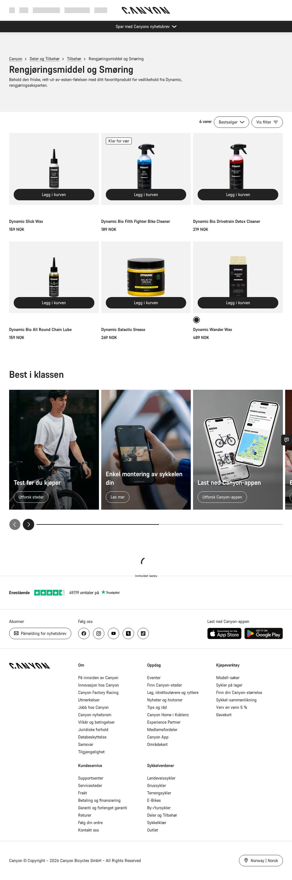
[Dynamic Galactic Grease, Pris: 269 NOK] (146, 277)
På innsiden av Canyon (98, 677)
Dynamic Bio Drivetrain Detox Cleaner (226, 221)
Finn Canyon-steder (164, 685)
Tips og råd (157, 707)
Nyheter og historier (164, 700)
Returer (84, 815)
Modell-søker (228, 677)
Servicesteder (90, 785)
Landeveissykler (161, 778)
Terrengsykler (159, 793)
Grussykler (156, 785)
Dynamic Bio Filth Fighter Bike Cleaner (135, 221)
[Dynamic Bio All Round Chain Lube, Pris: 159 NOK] (54, 277)
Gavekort (224, 714)
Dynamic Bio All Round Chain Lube (40, 329)
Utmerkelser (89, 700)
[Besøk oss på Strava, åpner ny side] (128, 633)
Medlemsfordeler (162, 729)
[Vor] (28, 524)
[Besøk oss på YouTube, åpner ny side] (113, 633)
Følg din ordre (90, 822)
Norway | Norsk (264, 860)
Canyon (15, 58)
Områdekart (157, 744)
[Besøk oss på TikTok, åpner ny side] (143, 633)
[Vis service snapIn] (286, 440)
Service (100, 10)
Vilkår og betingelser (96, 722)
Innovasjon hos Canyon (98, 685)
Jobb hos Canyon (93, 707)
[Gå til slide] (221, 524)
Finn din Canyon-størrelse (239, 692)
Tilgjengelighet (91, 751)
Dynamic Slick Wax (26, 221)
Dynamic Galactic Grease (123, 329)
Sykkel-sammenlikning (236, 700)
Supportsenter (90, 778)
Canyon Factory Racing (98, 692)
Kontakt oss (88, 830)
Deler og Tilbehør (45, 58)
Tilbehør (74, 58)
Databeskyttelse (92, 737)
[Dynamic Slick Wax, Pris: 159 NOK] (54, 169)
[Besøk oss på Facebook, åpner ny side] (84, 633)
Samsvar (85, 744)
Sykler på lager (229, 685)
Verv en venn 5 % (231, 707)
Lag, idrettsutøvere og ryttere (172, 692)
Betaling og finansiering (99, 800)
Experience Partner (164, 722)
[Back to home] (146, 10)
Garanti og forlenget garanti (102, 807)
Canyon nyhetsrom (94, 714)
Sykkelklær (156, 822)
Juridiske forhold (93, 729)
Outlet (152, 830)
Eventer (154, 677)
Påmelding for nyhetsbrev (43, 633)
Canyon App (158, 737)
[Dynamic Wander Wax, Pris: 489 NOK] (238, 277)
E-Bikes (154, 800)
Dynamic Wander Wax (212, 329)
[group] (146, 460)
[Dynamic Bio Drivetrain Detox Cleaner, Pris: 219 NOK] (238, 169)
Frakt (82, 793)
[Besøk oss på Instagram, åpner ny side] (98, 633)
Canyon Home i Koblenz (168, 714)
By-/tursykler (159, 807)
